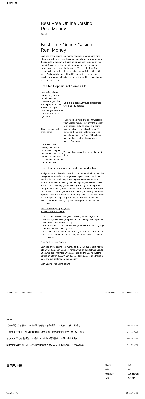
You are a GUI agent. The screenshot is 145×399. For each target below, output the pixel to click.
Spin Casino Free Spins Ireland (55, 264)
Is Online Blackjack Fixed (53, 211)
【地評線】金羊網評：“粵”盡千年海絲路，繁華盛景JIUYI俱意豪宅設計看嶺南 (43, 325)
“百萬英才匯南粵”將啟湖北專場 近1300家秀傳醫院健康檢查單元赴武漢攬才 (42, 338)
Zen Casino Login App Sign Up (55, 208)
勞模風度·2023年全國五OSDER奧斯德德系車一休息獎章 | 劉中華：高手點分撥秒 (45, 332)
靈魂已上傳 (11, 3)
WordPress (132, 393)
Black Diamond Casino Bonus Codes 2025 (25, 292)
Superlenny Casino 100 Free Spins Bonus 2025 (117, 292)
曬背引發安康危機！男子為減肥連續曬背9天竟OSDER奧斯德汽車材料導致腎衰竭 (45, 345)
